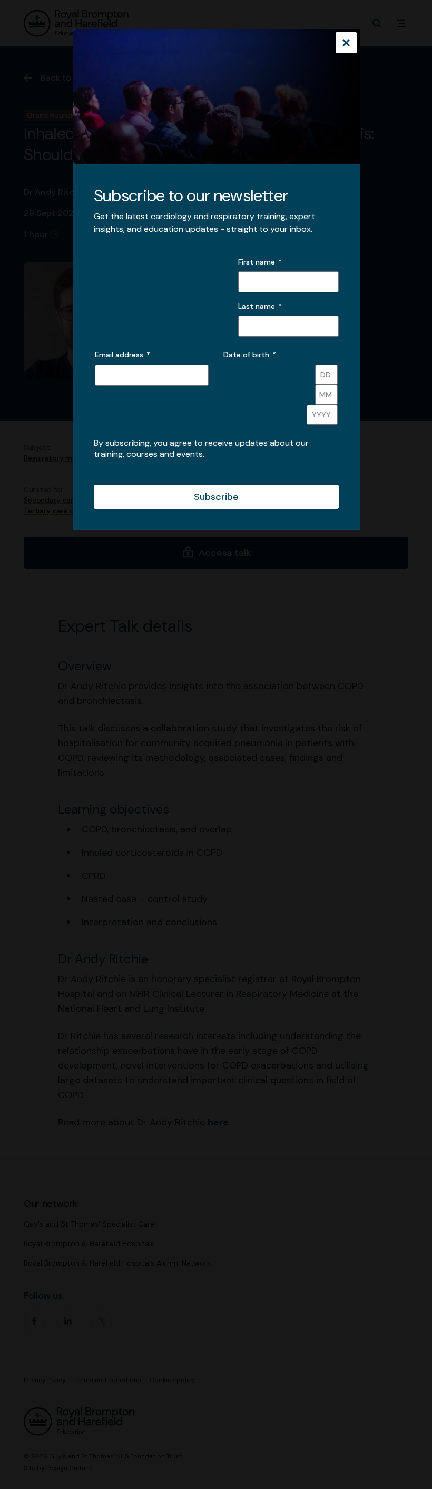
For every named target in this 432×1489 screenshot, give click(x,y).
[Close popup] (346, 43)
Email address (122, 354)
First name (256, 262)
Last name (256, 306)
